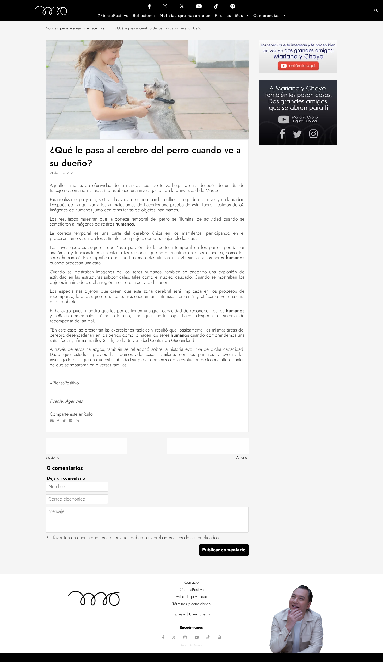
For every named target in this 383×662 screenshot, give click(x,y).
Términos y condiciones (191, 604)
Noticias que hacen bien (185, 15)
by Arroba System (191, 645)
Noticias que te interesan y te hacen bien (76, 28)
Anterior (242, 457)
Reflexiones (144, 15)
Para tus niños (229, 15)
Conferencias (267, 15)
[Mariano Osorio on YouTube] (199, 7)
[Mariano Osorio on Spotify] (232, 7)
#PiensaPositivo (113, 15)
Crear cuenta (199, 614)
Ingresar (179, 614)
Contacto (191, 582)
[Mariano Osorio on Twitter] (181, 7)
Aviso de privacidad (191, 596)
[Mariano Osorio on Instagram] (165, 7)
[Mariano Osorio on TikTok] (216, 7)
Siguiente (52, 457)
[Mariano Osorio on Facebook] (149, 7)
